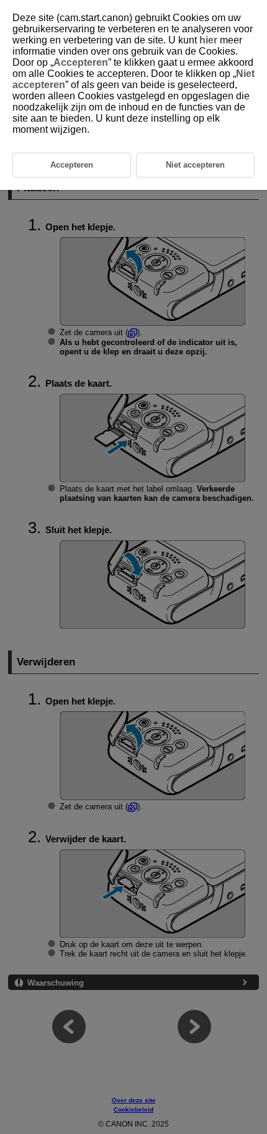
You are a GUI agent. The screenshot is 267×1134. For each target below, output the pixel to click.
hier (208, 40)
